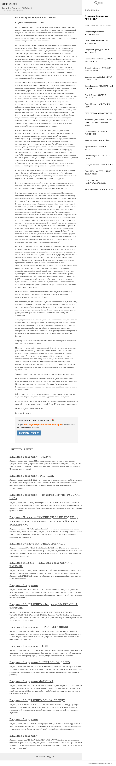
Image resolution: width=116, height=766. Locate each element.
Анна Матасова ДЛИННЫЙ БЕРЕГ (99, 140)
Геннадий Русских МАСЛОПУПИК (99, 165)
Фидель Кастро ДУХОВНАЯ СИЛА (99, 189)
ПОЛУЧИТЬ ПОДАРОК (29, 433)
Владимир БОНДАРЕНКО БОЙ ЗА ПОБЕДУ (37, 700)
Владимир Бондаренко (24, 585)
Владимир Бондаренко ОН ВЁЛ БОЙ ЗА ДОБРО (40, 662)
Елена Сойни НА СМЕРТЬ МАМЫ (98, 25)
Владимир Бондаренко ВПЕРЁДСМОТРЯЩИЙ (39, 627)
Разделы (50, 757)
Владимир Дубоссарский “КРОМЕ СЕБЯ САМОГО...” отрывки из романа (98, 122)
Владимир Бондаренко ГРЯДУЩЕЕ (32, 475)
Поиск (98, 3)
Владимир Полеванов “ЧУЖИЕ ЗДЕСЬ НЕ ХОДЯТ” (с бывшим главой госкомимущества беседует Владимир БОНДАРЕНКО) (44, 520)
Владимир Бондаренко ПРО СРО (30, 646)
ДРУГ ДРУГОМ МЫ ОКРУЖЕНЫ (98, 113)
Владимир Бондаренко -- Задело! (30, 456)
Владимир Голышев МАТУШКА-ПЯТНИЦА (37, 543)
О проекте (40, 757)
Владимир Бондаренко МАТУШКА (31, 681)
